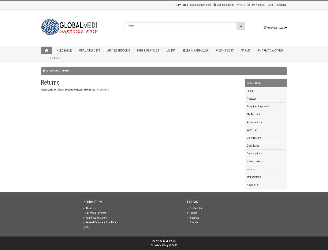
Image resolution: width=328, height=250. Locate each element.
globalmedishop (225, 4)
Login (271, 4)
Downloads (253, 145)
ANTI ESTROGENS (118, 50)
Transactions (254, 177)
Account (54, 70)
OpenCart (171, 240)
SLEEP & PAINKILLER (195, 50)
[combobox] (181, 26)
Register (281, 4)
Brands (193, 212)
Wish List (252, 130)
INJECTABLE (64, 50)
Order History (254, 137)
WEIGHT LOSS (225, 50)
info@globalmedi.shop (199, 4)
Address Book (254, 122)
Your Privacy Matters (97, 217)
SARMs (246, 50)
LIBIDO (170, 50)
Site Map (194, 222)
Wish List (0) (243, 4)
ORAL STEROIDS (89, 50)
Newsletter (253, 184)
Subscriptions (254, 153)
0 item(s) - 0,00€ (276, 27)
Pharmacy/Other (270, 50)
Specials (194, 217)
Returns (65, 70)
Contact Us (104, 89)
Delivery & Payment (96, 212)
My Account (258, 4)
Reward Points (255, 161)
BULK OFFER (53, 58)
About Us (91, 208)
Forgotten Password (258, 106)
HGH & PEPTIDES (148, 50)
